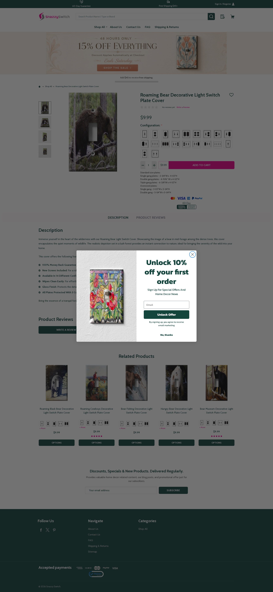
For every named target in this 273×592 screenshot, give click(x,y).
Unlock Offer (166, 314)
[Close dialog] (192, 254)
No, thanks (166, 335)
